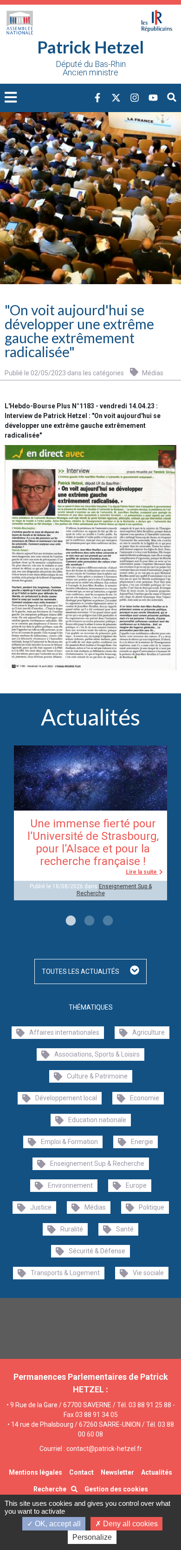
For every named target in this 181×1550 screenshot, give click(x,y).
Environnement (70, 1185)
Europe (136, 1185)
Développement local (66, 1098)
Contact (81, 1472)
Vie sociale (148, 1273)
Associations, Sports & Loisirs (97, 1054)
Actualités (156, 1472)
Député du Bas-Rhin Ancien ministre (91, 68)
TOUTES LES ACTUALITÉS (81, 971)
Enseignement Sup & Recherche (97, 1163)
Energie (142, 1141)
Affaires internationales (64, 1032)
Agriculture (148, 1032)
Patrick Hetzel (90, 47)
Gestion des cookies (116, 1489)
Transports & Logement (65, 1273)
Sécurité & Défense (97, 1251)
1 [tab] (69, 921)
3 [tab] (106, 921)
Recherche (49, 1489)
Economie (144, 1098)
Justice (41, 1207)
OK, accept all (57, 1524)
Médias (152, 372)
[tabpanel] (90, 822)
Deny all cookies (129, 1524)
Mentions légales (35, 1472)
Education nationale (97, 1120)
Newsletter (117, 1472)
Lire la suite (142, 872)
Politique (151, 1207)
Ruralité (71, 1229)
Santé (125, 1229)
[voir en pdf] (90, 557)
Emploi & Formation (69, 1141)
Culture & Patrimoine (97, 1076)
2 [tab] (88, 921)
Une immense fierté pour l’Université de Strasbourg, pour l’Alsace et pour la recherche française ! (93, 842)
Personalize (92, 1537)
